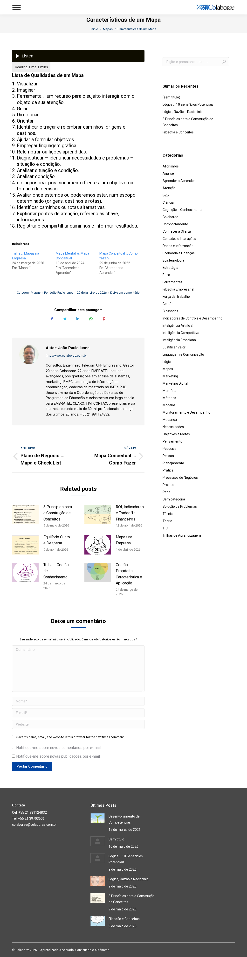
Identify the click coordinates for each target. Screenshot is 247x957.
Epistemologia (173, 260)
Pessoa (168, 456)
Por (58, 292)
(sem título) (171, 97)
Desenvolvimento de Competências (124, 819)
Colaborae (170, 217)
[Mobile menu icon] (16, 7)
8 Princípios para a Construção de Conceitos (57, 513)
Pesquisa (170, 449)
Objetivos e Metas (176, 434)
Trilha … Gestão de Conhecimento (56, 570)
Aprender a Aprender (179, 181)
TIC (165, 528)
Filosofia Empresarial (178, 289)
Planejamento (173, 463)
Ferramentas (172, 282)
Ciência (168, 202)
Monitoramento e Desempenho (186, 412)
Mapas (36, 292)
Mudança (170, 420)
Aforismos (171, 166)
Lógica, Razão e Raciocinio (183, 112)
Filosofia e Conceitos (178, 132)
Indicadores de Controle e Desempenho (192, 318)
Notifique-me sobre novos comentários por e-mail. (58, 747)
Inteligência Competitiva (181, 333)
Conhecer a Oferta (177, 231)
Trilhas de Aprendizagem (182, 535)
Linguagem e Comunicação (183, 354)
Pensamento (172, 441)
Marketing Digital (175, 383)
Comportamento (175, 224)
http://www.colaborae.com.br (66, 355)
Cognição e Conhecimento (183, 210)
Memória (169, 391)
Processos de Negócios (180, 477)
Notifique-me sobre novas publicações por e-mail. (58, 756)
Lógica (167, 362)
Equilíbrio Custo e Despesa (56, 540)
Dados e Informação (178, 246)
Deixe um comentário (125, 292)
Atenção (169, 188)
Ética (166, 275)
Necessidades (173, 427)
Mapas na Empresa (124, 540)
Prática (168, 470)
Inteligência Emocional (180, 340)
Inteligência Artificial (178, 325)
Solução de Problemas (180, 506)
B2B (166, 195)
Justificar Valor (174, 347)
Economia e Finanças (179, 253)
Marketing (170, 376)
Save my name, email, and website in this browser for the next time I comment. (70, 737)
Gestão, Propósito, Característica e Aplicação (129, 574)
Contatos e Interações (179, 239)
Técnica (168, 514)
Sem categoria (174, 499)
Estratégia (170, 268)
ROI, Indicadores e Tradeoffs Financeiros (130, 513)
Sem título (116, 839)
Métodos (169, 398)
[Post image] (25, 514)
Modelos (169, 405)
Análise (168, 173)
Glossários (170, 311)
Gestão (168, 304)
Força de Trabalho (176, 296)
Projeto (168, 485)
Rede (167, 492)
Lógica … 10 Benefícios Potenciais (188, 104)
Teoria (167, 521)
